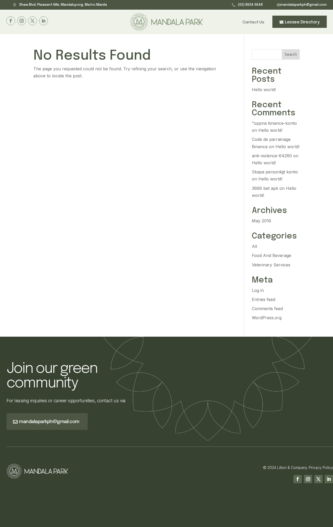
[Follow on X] (32, 20)
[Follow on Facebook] (10, 20)
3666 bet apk (265, 188)
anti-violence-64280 (272, 155)
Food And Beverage (271, 255)
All (254, 246)
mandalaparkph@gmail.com (303, 5)
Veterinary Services (271, 264)
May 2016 (261, 220)
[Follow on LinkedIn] (43, 20)
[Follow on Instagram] (21, 20)
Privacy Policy (321, 467)
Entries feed (263, 299)
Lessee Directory (302, 22)
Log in (258, 290)
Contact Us (253, 22)
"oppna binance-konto (274, 123)
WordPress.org (266, 317)
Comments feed (267, 308)
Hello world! (264, 89)
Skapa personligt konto (275, 171)
